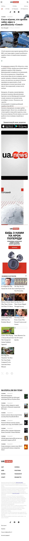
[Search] (27, 2)
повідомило (6, 66)
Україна (16, 467)
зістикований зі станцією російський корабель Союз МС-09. (12, 105)
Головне (3, 17)
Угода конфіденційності (6, 532)
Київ (2, 470)
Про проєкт (3, 525)
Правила (3, 529)
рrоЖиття (17, 477)
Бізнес (3, 474)
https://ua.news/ (19, 482)
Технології (10, 17)
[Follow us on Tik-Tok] (10, 12)
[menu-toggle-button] (1, 2)
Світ (2, 467)
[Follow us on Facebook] (14, 12)
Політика (17, 470)
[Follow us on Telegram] (18, 12)
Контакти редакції (5, 535)
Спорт (3, 477)
